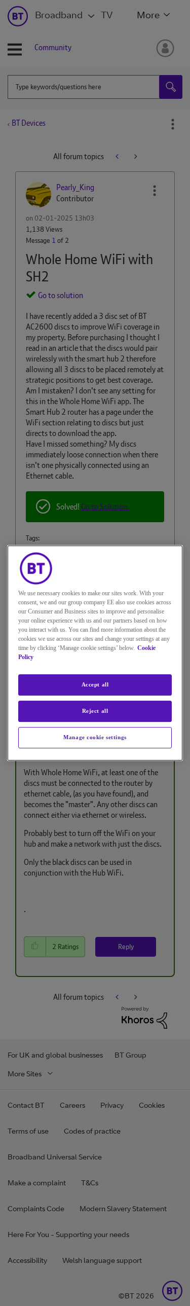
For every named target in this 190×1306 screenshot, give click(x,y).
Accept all (95, 684)
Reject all (95, 711)
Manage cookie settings (95, 737)
